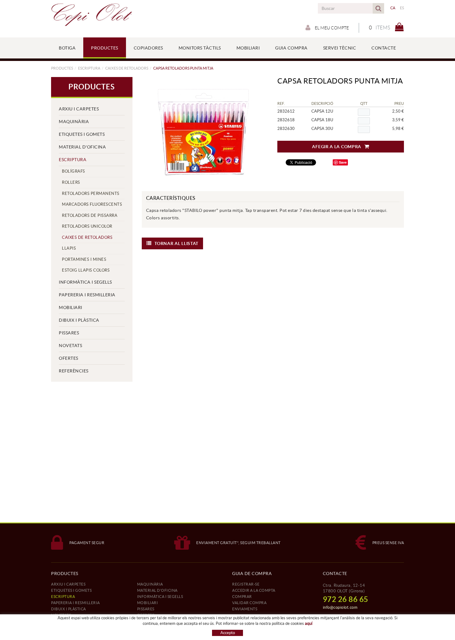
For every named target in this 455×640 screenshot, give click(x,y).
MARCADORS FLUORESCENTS (92, 204)
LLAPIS (69, 248)
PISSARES (69, 332)
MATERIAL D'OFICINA (82, 146)
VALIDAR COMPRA (249, 603)
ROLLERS (71, 182)
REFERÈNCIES (74, 370)
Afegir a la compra (336, 146)
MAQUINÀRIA (74, 121)
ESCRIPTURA (89, 68)
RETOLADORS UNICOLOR (87, 226)
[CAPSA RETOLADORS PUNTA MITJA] (203, 131)
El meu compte (331, 27)
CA (393, 8)
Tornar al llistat (176, 243)
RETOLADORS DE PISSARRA (89, 215)
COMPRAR (242, 597)
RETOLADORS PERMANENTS (90, 193)
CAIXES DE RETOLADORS (126, 68)
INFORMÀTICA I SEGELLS (85, 282)
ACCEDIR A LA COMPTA (253, 590)
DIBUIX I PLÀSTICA (79, 320)
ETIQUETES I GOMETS (82, 134)
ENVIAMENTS (244, 609)
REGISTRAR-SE (245, 584)
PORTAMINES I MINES (84, 259)
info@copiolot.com (340, 607)
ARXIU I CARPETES (79, 108)
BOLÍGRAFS (73, 171)
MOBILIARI (70, 307)
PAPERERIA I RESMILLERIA (87, 294)
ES (402, 8)
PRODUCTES (62, 68)
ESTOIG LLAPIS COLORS (86, 270)
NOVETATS (70, 345)
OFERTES (68, 358)
